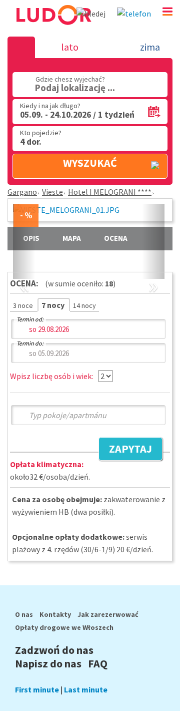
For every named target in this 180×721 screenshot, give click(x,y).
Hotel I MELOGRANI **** (110, 192)
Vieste (52, 192)
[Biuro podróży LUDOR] (53, 29)
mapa (71, 238)
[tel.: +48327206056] (134, 14)
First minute (37, 689)
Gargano (22, 192)
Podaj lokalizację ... (75, 88)
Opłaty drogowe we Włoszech (64, 627)
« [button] (25, 274)
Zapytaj (125, 450)
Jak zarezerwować (108, 614)
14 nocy (84, 305)
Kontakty (55, 614)
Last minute (86, 689)
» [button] (153, 274)
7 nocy (54, 305)
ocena (116, 238)
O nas (24, 614)
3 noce (23, 305)
